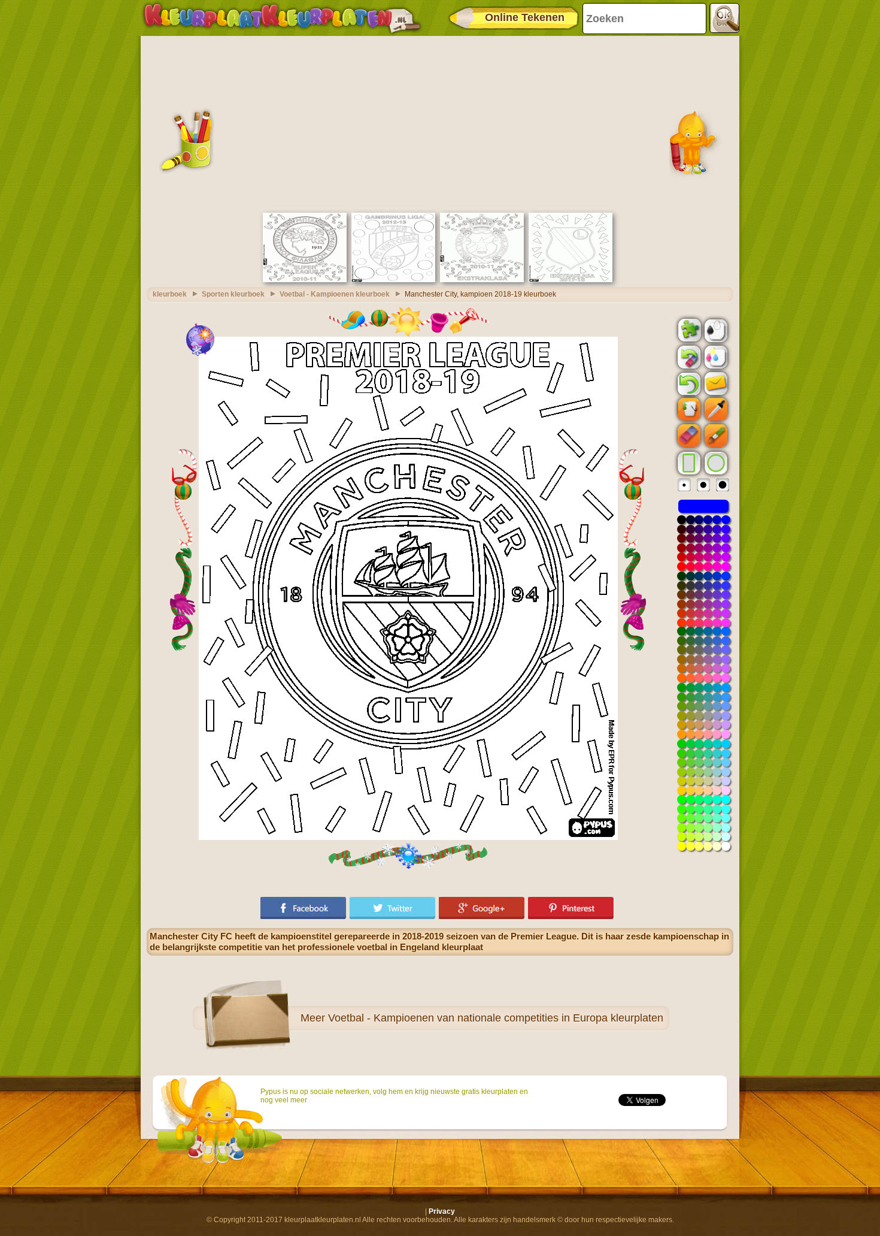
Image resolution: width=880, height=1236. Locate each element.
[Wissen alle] (688, 357)
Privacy (442, 1211)
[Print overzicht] (714, 329)
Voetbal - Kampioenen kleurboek (335, 294)
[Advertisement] (440, 123)
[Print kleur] (714, 356)
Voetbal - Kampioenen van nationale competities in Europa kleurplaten (495, 1018)
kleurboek (170, 294)
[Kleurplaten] (282, 18)
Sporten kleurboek (233, 294)
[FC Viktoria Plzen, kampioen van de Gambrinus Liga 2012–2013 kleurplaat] (393, 280)
